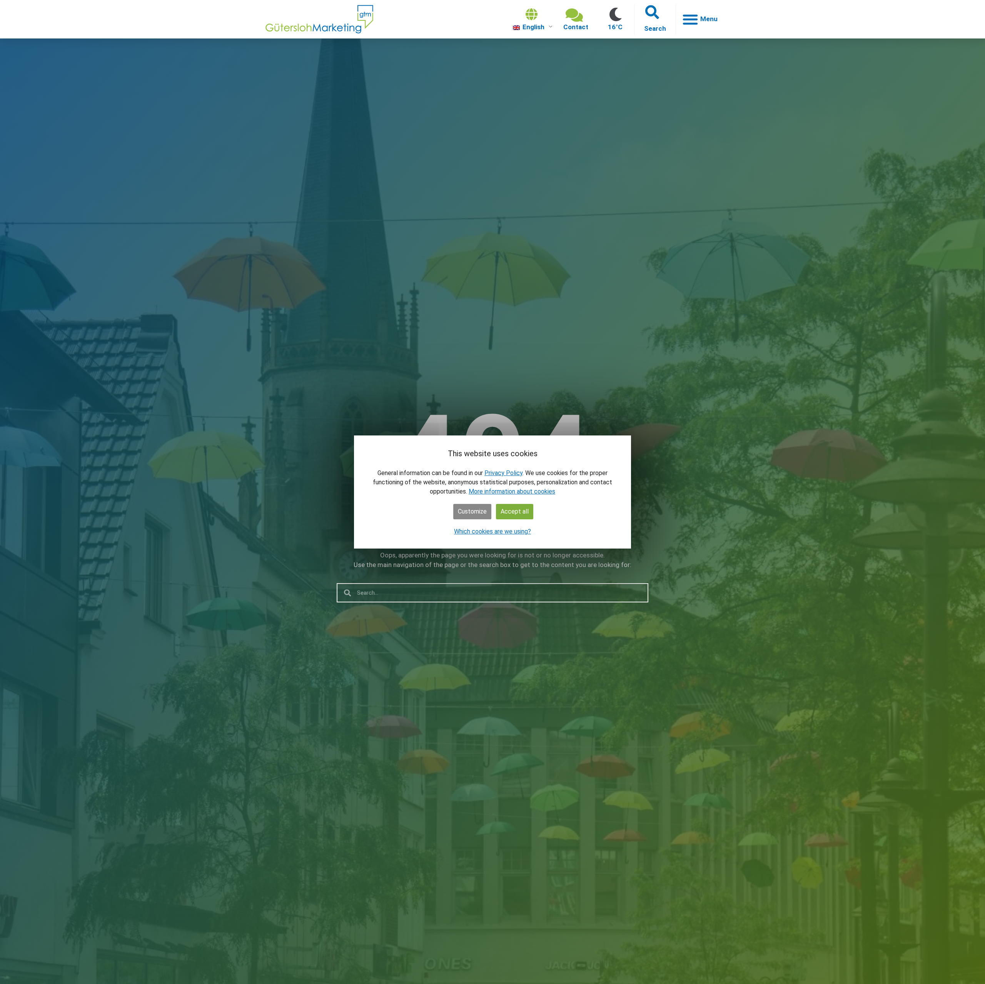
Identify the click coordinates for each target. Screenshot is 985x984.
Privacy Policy (503, 473)
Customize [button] (472, 511)
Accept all (515, 511)
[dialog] (492, 492)
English (532, 27)
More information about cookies (512, 491)
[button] (655, 19)
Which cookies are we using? (492, 531)
